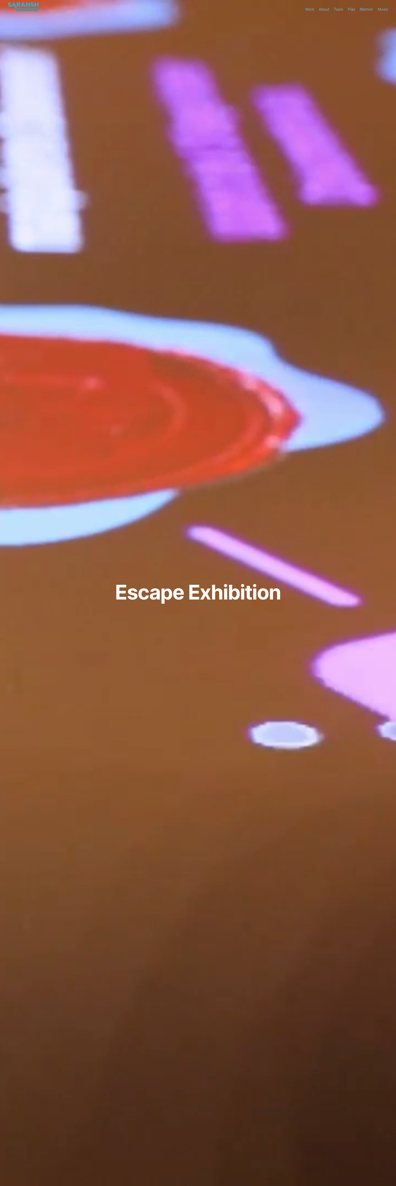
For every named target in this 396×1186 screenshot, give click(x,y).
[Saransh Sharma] (23, 7)
